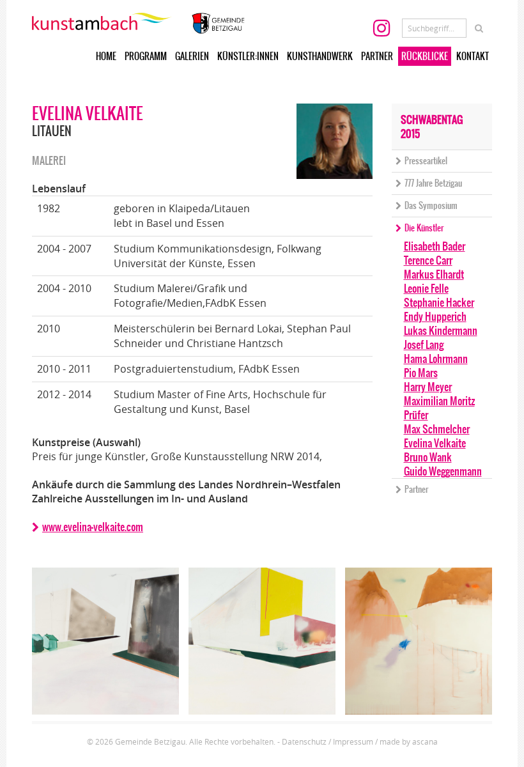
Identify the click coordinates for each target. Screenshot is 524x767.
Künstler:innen (248, 56)
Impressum (353, 741)
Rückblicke (424, 56)
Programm (146, 56)
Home (106, 56)
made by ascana (409, 741)
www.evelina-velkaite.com (92, 526)
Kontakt (472, 56)
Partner (377, 56)
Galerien (192, 56)
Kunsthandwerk (320, 56)
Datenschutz (304, 741)
